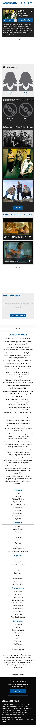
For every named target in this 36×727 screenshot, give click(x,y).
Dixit (18, 638)
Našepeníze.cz (17, 665)
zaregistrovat (21, 684)
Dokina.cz (28, 662)
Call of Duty (18, 546)
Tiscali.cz (18, 489)
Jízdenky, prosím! (18, 650)
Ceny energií (18, 510)
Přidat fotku (20, 127)
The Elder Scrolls (18, 549)
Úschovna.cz (28, 660)
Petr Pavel (18, 594)
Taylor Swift (18, 611)
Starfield (18, 532)
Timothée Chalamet (18, 617)
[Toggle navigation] (31, 3)
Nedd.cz (6, 662)
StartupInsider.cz (18, 667)
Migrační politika (18, 502)
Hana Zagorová (18, 597)
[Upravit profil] (31, 11)
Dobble (18, 636)
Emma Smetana (18, 614)
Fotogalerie (8, 127)
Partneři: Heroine (18, 675)
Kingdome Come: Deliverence (18, 551)
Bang (18, 627)
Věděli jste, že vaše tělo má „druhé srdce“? (18, 338)
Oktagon (18, 562)
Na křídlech (18, 644)
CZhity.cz (8, 665)
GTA (18, 535)
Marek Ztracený (18, 608)
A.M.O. (21, 11)
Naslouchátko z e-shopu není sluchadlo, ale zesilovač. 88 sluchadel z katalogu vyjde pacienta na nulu (18, 393)
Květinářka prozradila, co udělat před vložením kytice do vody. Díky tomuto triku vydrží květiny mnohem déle (18, 355)
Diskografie (8, 99)
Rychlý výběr (25, 20)
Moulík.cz (13, 662)
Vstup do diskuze (18, 316)
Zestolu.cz (18, 621)
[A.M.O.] (10, 14)
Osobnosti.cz (18, 588)
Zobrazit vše (31, 100)
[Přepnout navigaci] (24, 3)
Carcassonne (18, 624)
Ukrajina (18, 496)
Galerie (18, 208)
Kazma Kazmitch (18, 600)
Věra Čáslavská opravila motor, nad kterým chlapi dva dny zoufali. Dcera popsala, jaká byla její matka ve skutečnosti (18, 444)
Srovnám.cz (27, 665)
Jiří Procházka (18, 581)
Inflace (18, 493)
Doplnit (18, 691)
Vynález (18, 519)
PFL (18, 567)
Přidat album (20, 100)
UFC (18, 559)
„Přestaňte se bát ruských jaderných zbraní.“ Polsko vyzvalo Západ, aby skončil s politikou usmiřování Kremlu (18, 436)
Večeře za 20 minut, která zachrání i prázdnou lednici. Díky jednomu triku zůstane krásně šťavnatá (18, 374)
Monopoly (18, 633)
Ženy (22, 655)
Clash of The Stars (18, 565)
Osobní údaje (17, 717)
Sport (18, 655)
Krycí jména (18, 641)
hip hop (25, 16)
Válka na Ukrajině (18, 499)
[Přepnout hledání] (21, 3)
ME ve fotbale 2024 (18, 505)
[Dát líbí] (5, 20)
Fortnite (18, 543)
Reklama (4, 717)
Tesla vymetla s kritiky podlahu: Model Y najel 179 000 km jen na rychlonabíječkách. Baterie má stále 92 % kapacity (18, 460)
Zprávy (12, 655)
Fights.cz (18, 555)
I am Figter (18, 573)
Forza (18, 540)
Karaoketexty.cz (17, 660)
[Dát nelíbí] (14, 20)
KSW (18, 570)
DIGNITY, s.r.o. (6, 721)
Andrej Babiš (18, 592)
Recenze (18, 526)
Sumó (18, 576)
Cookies (9, 717)
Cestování (28, 655)
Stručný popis (11, 34)
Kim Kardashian (18, 603)
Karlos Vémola (18, 579)
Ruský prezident (18, 507)
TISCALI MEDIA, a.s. (19, 719)
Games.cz (18, 522)
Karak (18, 647)
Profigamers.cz (17, 658)
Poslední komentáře (12, 295)
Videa (5, 214)
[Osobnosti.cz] (11, 3)
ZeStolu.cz (27, 658)
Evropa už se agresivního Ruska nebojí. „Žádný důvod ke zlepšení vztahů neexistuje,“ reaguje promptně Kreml (18, 452)
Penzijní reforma (18, 516)
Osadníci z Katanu (18, 630)
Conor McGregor (18, 584)
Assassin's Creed (18, 529)
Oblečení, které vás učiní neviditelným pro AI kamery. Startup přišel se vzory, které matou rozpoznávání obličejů (18, 401)
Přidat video (17, 215)
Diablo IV (18, 537)
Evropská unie (18, 513)
